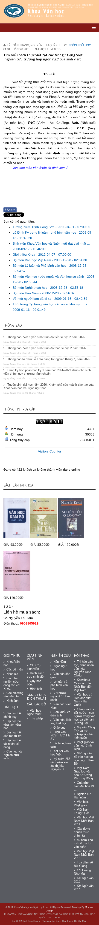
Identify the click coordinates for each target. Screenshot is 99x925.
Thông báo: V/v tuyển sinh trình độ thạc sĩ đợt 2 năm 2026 (46, 348)
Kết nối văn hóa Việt (59, 752)
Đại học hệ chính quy (12, 715)
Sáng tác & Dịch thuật (37, 697)
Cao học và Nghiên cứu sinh (12, 755)
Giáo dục (59, 727)
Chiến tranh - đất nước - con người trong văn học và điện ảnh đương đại (84, 716)
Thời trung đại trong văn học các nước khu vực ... (49, 304)
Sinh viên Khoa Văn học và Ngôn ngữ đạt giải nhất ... (52, 243)
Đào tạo (10, 707)
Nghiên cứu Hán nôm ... (83, 795)
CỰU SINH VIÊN (34, 657)
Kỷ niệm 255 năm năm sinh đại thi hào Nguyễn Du (60, 764)
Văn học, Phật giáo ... (82, 803)
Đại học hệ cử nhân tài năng (12, 743)
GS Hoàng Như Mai (82, 871)
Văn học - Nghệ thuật (35, 712)
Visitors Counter (49, 451)
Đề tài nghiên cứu (60, 744)
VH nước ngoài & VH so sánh (60, 696)
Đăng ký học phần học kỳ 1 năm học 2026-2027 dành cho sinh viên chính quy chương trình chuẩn (47, 371)
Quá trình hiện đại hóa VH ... (84, 786)
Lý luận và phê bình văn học (59, 685)
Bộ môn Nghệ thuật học (30, 287)
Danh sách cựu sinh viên (36, 674)
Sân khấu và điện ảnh (60, 713)
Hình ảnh (12, 700)
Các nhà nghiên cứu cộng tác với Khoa (11, 683)
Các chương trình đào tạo (13, 694)
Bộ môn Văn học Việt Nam (32, 260)
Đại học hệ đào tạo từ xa (12, 734)
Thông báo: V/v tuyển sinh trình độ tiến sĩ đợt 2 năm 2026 (45, 337)
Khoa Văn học (11, 663)
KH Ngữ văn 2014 (83, 887)
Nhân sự (12, 674)
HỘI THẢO (82, 655)
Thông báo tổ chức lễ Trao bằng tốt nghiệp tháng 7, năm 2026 (48, 359)
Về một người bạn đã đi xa (32, 298)
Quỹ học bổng (34, 682)
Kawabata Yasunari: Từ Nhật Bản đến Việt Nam (83, 685)
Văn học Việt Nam (60, 705)
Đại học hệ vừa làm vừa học (12, 724)
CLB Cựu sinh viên (34, 667)
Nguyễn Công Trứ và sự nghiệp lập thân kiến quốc (84, 732)
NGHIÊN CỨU (60, 655)
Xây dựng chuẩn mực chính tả (82, 832)
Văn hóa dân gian (60, 675)
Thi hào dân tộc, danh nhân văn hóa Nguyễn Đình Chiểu (84, 668)
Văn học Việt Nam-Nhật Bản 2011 (84, 821)
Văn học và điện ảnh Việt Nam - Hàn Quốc (83, 700)
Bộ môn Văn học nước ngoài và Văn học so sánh (49, 276)
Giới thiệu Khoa (24, 254)
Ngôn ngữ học (80, 45)
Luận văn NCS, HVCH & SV (60, 735)
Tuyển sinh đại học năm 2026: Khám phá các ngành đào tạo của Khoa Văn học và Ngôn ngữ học (48, 386)
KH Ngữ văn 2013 (83, 879)
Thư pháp (36, 718)
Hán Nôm (59, 661)
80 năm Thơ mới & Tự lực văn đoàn (83, 843)
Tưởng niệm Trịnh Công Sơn (34, 227)
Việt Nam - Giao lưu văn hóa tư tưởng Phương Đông (83, 773)
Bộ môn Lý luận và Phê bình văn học (40, 265)
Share (10, 210)
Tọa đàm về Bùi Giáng (83, 864)
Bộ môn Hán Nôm (26, 293)
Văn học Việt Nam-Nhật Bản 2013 (84, 854)
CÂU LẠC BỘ (36, 704)
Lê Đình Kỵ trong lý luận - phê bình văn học (45, 232)
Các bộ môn (14, 669)
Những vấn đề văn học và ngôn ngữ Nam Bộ (84, 758)
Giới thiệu (11, 655)
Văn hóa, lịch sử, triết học (60, 721)
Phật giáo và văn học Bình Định (84, 745)
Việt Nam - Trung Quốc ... (83, 811)
